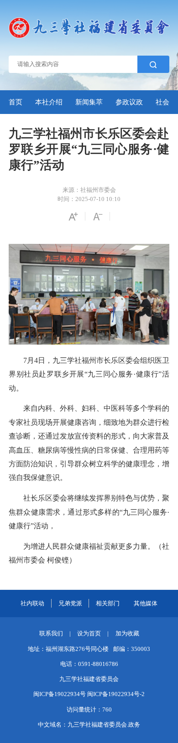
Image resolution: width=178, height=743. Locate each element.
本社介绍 (49, 102)
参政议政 (129, 102)
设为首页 (89, 633)
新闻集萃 (89, 102)
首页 (15, 102)
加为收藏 (127, 633)
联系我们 (51, 633)
